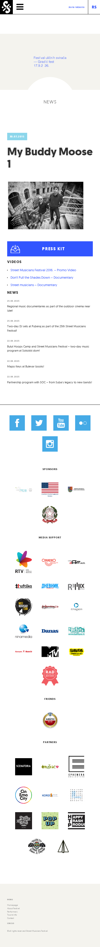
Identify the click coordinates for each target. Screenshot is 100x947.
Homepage (12, 905)
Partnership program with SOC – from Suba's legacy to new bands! (49, 382)
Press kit (53, 249)
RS (94, 7)
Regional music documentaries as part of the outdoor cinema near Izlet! (48, 308)
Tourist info (12, 914)
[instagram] (50, 443)
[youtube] (61, 422)
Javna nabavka (76, 7)
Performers (12, 911)
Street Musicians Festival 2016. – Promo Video (43, 270)
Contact (10, 918)
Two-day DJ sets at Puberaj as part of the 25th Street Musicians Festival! (46, 328)
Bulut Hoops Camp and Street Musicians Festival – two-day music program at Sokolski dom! (48, 349)
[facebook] (17, 422)
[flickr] (82, 422)
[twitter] (38, 422)
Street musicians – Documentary (34, 285)
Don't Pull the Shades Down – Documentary (42, 277)
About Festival (13, 908)
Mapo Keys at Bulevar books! (25, 366)
